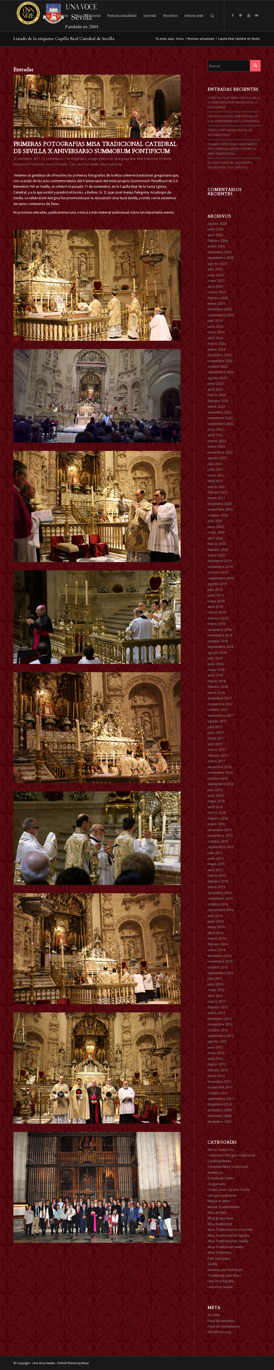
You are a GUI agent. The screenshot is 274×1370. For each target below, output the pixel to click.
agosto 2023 (217, 378)
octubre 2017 (218, 710)
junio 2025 (215, 275)
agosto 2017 (217, 721)
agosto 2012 (217, 1041)
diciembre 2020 (219, 504)
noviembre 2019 (220, 567)
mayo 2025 (216, 281)
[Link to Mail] (257, 15)
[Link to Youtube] (249, 15)
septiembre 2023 (221, 372)
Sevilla (212, 1264)
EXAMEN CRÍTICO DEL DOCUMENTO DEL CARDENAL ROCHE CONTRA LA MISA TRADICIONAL (232, 148)
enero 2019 (216, 624)
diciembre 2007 (219, 1122)
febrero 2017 (218, 756)
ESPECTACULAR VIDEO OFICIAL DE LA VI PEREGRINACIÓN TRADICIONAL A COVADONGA (234, 102)
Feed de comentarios (224, 1326)
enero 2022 (216, 446)
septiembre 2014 (221, 910)
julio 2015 (215, 853)
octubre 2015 (218, 841)
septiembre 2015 (221, 847)
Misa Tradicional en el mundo (230, 1230)
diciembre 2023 (219, 355)
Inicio (180, 39)
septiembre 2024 (221, 315)
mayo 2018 (216, 670)
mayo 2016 (216, 801)
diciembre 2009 (219, 1110)
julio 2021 (215, 464)
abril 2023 (215, 389)
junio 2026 (215, 229)
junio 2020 (215, 527)
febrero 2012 (218, 1070)
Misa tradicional (220, 1224)
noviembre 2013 (220, 961)
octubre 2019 (218, 572)
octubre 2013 (218, 967)
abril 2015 (215, 870)
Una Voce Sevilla (56, 164)
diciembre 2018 (219, 630)
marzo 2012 (217, 1064)
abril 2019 (215, 607)
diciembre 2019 (219, 561)
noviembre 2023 (220, 361)
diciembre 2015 (219, 830)
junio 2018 (215, 664)
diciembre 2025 (219, 252)
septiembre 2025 (221, 258)
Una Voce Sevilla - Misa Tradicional (99, 164)
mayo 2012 (216, 1053)
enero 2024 (216, 349)
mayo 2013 (216, 990)
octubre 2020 (218, 515)
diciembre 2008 (219, 1116)
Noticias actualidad (201, 39)
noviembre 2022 (220, 418)
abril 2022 (215, 435)
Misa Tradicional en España (228, 1235)
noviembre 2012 (220, 1024)
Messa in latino (219, 1201)
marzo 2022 (217, 441)
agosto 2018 (217, 653)
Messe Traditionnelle (223, 1207)
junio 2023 (215, 384)
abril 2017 (215, 744)
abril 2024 (215, 338)
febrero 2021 (218, 492)
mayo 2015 (216, 864)
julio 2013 (215, 978)
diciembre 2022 (219, 412)
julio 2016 (215, 790)
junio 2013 (215, 984)
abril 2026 (215, 235)
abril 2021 (215, 481)
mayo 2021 (216, 475)
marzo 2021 (217, 487)
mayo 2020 (216, 532)
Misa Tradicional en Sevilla (154, 159)
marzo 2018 (217, 681)
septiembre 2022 (221, 424)
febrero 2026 (218, 241)
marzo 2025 (217, 292)
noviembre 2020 (220, 509)
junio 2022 (215, 429)
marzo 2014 (217, 938)
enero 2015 (216, 887)
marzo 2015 (217, 876)
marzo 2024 (217, 344)
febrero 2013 (218, 1007)
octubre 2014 (218, 904)
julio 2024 (215, 321)
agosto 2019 (217, 584)
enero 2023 (216, 406)
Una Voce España (221, 1281)
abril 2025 (215, 287)
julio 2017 (215, 727)
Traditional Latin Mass (224, 1275)
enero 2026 (216, 246)
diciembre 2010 (219, 1104)
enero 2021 (216, 498)
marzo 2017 (217, 750)
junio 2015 (215, 858)
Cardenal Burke (219, 1161)
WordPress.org (219, 1332)
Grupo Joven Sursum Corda (229, 1190)
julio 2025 (215, 269)
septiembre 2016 (221, 784)
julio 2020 (215, 521)
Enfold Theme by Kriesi (73, 1363)
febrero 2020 (218, 550)
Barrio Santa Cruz (221, 1150)
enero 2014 (216, 950)
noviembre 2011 (220, 1087)
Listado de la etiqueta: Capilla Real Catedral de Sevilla (64, 39)
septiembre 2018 (221, 647)
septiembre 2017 (221, 716)
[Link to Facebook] (233, 15)
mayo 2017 (216, 738)
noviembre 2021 (220, 452)
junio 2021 (215, 469)
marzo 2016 (217, 813)
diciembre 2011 (219, 1082)
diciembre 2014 (219, 893)
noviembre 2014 (220, 898)
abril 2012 (215, 1059)
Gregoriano (78, 159)
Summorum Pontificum (28, 164)
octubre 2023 (218, 366)
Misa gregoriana (125, 159)
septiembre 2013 (221, 973)
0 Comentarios (53, 159)
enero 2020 (216, 555)
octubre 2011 (218, 1093)
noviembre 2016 (220, 773)
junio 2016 (215, 796)
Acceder (214, 1315)
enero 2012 (216, 1076)
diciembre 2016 (219, 767)
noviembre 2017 (220, 704)
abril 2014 (215, 933)
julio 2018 (215, 658)
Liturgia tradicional (100, 159)
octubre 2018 (218, 641)
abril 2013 (215, 996)
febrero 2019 (218, 618)
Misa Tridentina (219, 1253)
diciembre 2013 (219, 956)
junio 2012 (215, 1047)
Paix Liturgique (219, 1258)
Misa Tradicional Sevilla (225, 1247)
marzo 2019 (217, 612)
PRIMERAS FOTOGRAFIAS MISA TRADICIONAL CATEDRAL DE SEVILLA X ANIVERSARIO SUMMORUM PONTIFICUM (95, 147)
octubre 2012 (218, 1030)
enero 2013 (216, 1013)
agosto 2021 (217, 458)
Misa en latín (217, 1213)
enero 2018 (216, 693)
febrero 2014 (218, 944)
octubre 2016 (218, 778)
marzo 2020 (217, 544)
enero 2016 (216, 824)
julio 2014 (215, 916)
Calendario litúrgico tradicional (231, 1155)
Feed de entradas (221, 1321)
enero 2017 (216, 761)
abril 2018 (215, 675)
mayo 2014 (216, 927)
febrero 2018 (218, 687)
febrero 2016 (218, 818)
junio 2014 (215, 921)
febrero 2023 (218, 401)
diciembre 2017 (219, 698)
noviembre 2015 (220, 836)
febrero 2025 (218, 298)
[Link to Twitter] (241, 15)
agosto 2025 (217, 264)
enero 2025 (216, 304)
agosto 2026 (217, 224)
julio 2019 (215, 590)
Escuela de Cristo (221, 1178)
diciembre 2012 (219, 1019)
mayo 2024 (216, 332)
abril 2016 (215, 807)
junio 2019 (215, 595)
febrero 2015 (218, 881)
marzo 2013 (217, 1001)
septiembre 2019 (221, 578)
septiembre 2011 (221, 1099)
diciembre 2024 (219, 309)
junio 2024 (215, 327)
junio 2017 (215, 733)
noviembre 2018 (220, 635)
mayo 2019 (216, 601)
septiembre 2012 (221, 1036)
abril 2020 (215, 538)
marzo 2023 (217, 395)
